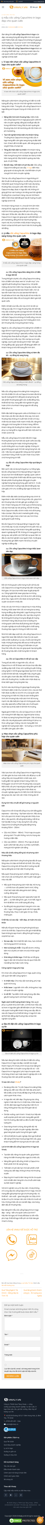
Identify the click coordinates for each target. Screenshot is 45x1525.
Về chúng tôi (8, 1479)
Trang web (8, 1355)
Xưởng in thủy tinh (10, 1455)
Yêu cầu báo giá (9, 1466)
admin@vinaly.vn (12, 1424)
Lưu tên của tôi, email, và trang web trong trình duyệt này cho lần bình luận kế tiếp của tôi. (22, 1370)
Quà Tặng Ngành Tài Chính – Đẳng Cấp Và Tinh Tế (10, 1293)
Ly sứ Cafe (5, 15)
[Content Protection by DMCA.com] (22, 1520)
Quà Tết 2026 (9, 1441)
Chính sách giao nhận (11, 1476)
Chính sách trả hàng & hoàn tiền (15, 1473)
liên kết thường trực (8, 1285)
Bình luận (8, 1316)
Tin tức (12, 15)
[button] (3, 7)
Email (7, 1345)
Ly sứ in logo (8, 1448)
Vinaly (17, 1082)
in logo (29, 167)
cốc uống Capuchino (20, 233)
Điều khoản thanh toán (12, 1469)
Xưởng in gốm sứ (10, 1451)
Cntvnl (20, 27)
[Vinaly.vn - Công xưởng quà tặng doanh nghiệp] (18, 7)
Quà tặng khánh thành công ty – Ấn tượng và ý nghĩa (32, 1293)
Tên (6, 1334)
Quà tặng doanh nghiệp (12, 1445)
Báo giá (36, 7)
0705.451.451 (41, 1)
